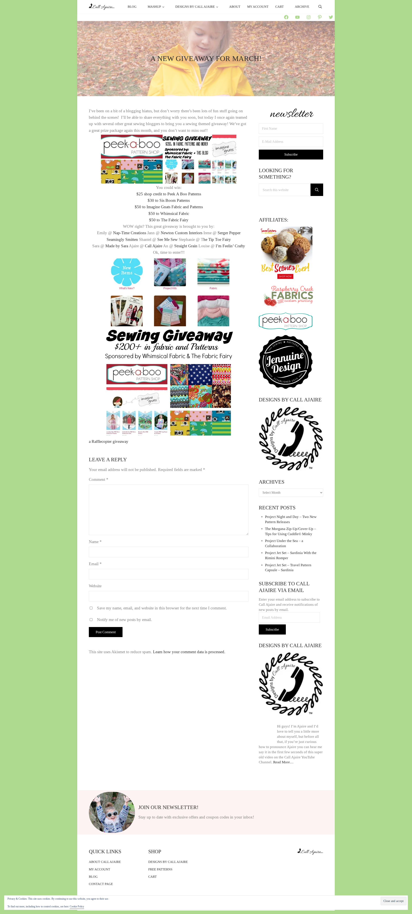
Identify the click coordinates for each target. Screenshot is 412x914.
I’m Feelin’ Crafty (230, 246)
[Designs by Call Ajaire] (291, 439)
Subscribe (272, 629)
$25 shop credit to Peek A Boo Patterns (168, 194)
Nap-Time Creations (129, 233)
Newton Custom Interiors (181, 233)
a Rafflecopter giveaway (108, 441)
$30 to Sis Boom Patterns (169, 200)
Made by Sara (116, 246)
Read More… (283, 762)
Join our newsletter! (168, 807)
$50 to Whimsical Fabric (168, 213)
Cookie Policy (77, 906)
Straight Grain (185, 246)
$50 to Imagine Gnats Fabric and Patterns (169, 207)
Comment (98, 479)
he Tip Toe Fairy (217, 239)
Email (95, 564)
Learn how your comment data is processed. (189, 652)
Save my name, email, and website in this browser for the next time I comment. (162, 608)
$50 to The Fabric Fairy (168, 220)
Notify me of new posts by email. (124, 619)
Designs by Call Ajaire (290, 399)
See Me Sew (168, 239)
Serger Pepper (229, 233)
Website (95, 586)
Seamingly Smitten (122, 239)
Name (95, 541)
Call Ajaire (153, 246)
